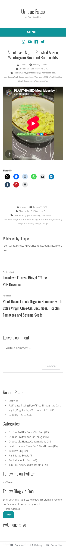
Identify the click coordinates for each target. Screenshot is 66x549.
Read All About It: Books (21, 460)
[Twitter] (42, 41)
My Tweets (8, 482)
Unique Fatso (33, 11)
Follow (8, 515)
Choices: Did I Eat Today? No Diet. (33, 68)
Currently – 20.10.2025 (20, 414)
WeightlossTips (41, 81)
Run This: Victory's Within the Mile (25, 464)
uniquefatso (28, 77)
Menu (42, 32)
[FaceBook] (36, 41)
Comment (50, 365)
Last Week (13, 400)
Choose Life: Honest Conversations (27, 441)
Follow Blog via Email (19, 491)
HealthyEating (20, 72)
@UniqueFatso (14, 524)
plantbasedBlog (33, 72)
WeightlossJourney (26, 81)
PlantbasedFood (48, 72)
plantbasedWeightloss (13, 77)
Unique (23, 64)
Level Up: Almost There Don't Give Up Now (30, 446)
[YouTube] (30, 41)
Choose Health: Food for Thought (26, 436)
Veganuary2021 (41, 77)
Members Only (15, 450)
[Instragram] (24, 41)
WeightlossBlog (55, 77)
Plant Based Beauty (18, 455)
